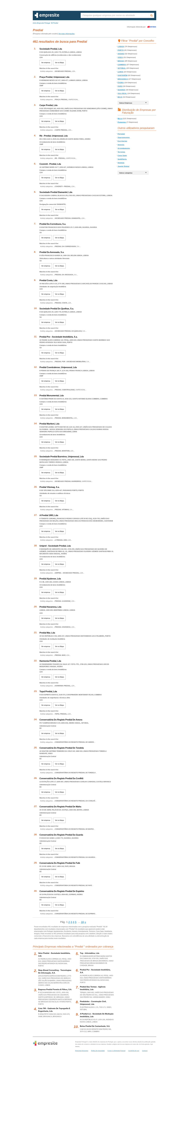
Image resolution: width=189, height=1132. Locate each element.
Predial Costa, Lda (48, 280)
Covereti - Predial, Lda (50, 164)
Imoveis (121, 145)
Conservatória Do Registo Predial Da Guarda (61, 835)
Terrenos (121, 152)
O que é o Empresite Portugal (116, 1050)
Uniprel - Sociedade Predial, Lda (55, 546)
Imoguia (121, 163)
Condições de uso (133, 1050)
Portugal (121, 134)
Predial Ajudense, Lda (50, 579)
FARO (120, 86)
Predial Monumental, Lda (51, 395)
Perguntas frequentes (81, 1050)
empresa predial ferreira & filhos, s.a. (55, 989)
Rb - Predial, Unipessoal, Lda (53, 136)
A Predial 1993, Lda (48, 515)
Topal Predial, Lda (48, 691)
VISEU (120, 57)
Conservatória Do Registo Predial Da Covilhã (61, 778)
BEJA (120, 97)
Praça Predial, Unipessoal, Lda (54, 77)
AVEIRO (121, 54)
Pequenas (122, 122)
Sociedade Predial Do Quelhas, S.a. (56, 309)
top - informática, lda (89, 953)
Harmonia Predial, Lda (50, 661)
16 (82, 922)
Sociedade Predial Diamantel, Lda (55, 192)
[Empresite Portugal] (47, 17)
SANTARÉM (122, 75)
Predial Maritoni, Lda (49, 424)
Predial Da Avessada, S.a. (51, 252)
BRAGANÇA (123, 79)
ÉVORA (121, 83)
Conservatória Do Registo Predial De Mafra (60, 807)
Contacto (144, 1050)
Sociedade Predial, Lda (50, 49)
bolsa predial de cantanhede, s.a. (95, 1026)
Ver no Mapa (59, 62)
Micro (120, 119)
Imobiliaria (122, 159)
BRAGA (121, 61)
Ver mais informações (66, 34)
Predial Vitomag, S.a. (49, 487)
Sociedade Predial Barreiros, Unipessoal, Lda (61, 457)
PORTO (121, 50)
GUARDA (121, 90)
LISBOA (121, 47)
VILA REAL (122, 93)
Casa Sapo (122, 155)
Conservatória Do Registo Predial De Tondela (61, 748)
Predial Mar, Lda (47, 633)
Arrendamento (124, 148)
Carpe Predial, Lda (48, 105)
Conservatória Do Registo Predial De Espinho (61, 891)
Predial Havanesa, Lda (50, 607)
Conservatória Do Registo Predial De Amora (60, 720)
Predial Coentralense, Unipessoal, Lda (58, 367)
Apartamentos (124, 137)
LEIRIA (120, 72)
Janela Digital (123, 166)
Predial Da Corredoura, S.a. (52, 224)
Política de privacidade (98, 1050)
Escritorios (122, 141)
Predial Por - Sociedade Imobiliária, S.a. (58, 337)
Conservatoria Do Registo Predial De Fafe (59, 863)
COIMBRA (122, 65)
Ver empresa (45, 62)
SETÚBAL (122, 68)
